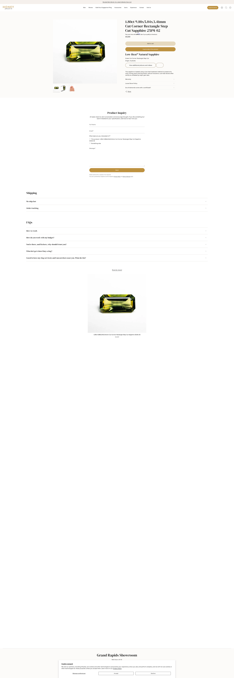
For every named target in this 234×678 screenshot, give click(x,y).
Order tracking (32, 208)
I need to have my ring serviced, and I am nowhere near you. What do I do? (56, 258)
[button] (84, 7)
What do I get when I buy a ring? (39, 251)
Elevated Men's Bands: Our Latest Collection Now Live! (117, 2)
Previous (53, 51)
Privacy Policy (117, 668)
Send (116, 170)
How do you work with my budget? (40, 237)
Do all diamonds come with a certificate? (138, 87)
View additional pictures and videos (140, 65)
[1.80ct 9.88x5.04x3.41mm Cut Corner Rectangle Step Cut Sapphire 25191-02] (117, 303)
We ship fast (31, 201)
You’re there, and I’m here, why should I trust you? (46, 244)
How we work (31, 231)
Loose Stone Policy (131, 83)
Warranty (128, 79)
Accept (116, 673)
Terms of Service (126, 176)
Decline (153, 673)
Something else (96, 143)
